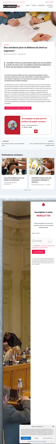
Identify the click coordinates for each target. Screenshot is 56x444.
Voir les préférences (48, 438)
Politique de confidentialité (41, 441)
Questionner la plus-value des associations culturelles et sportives (41, 180)
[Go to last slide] (4, 173)
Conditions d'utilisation (47, 245)
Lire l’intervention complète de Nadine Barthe (18, 108)
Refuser (37, 438)
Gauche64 (6, 44)
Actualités (49, 5)
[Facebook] (36, 131)
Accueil (28, 5)
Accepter (25, 438)
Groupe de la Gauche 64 (11, 54)
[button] (53, 426)
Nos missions (41, 5)
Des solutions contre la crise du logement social (13, 143)
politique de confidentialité (40, 247)
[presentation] (14, 166)
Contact (50, 7)
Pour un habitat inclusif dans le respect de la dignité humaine (42, 143)
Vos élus (34, 5)
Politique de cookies (31, 441)
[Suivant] (52, 173)
